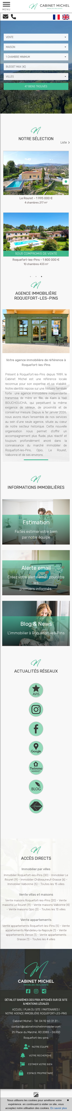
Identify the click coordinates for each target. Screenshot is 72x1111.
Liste (64, 142)
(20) (30, 900)
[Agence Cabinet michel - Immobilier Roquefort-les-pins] (49, 6)
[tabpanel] (36, 212)
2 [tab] (36, 276)
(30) (26, 875)
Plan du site (32, 1009)
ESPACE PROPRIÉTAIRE (40, 1073)
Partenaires (50, 1009)
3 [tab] (41, 276)
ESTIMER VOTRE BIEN (40, 1064)
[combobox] (36, 37)
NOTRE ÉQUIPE (40, 1046)
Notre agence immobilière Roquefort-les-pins (36, 1013)
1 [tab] (30, 276)
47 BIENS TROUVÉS (36, 86)
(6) (43, 879)
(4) (52, 905)
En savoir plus (58, 1108)
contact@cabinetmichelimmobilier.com (36, 1026)
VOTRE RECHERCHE (40, 1055)
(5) (22, 884)
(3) (24, 909)
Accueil (17, 1009)
